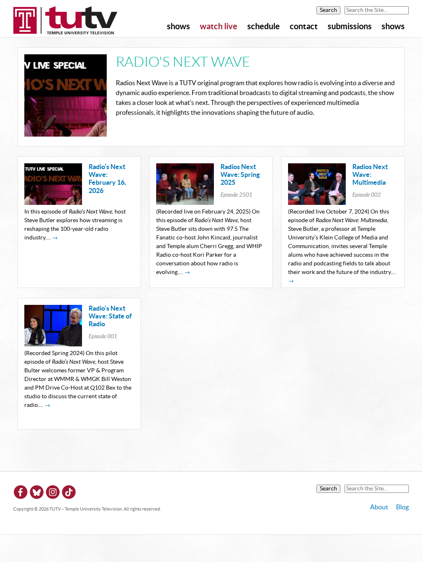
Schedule (263, 27)
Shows (178, 27)
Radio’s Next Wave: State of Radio (110, 316)
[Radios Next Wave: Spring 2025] (185, 203)
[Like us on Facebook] (20, 493)
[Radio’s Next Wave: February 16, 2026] (53, 203)
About (379, 507)
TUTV (65, 21)
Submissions (350, 27)
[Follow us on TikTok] (68, 493)
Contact (304, 27)
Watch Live (218, 27)
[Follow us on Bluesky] (36, 493)
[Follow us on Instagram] (52, 493)
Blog (402, 507)
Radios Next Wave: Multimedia (370, 175)
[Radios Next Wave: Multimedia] (317, 203)
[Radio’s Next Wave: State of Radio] (53, 344)
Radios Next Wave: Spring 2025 (240, 175)
